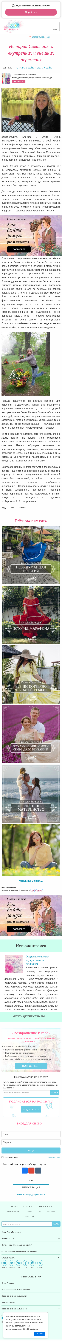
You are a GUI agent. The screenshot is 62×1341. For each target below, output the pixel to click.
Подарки (51, 1211)
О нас (39, 1211)
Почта (4, 1267)
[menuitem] (31, 1232)
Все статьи (28, 1206)
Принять (39, 1334)
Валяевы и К (12, 29)
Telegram (11, 1267)
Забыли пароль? (54, 1157)
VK (19, 1267)
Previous (2, 962)
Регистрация (31, 1187)
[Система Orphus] (36, 890)
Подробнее (30, 1066)
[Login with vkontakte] (37, 1170)
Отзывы (28, 1211)
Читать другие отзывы (29, 1016)
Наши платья (13, 1211)
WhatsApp (40, 1267)
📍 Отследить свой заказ (39, 36)
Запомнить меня (11, 1157)
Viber (32, 1267)
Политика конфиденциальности (31, 1194)
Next (59, 962)
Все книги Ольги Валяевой (32, 78)
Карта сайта (31, 1216)
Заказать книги (45, 1206)
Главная (13, 1206)
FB (26, 1267)
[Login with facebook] (24, 1170)
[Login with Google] (31, 1170)
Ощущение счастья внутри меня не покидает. (37, 959)
